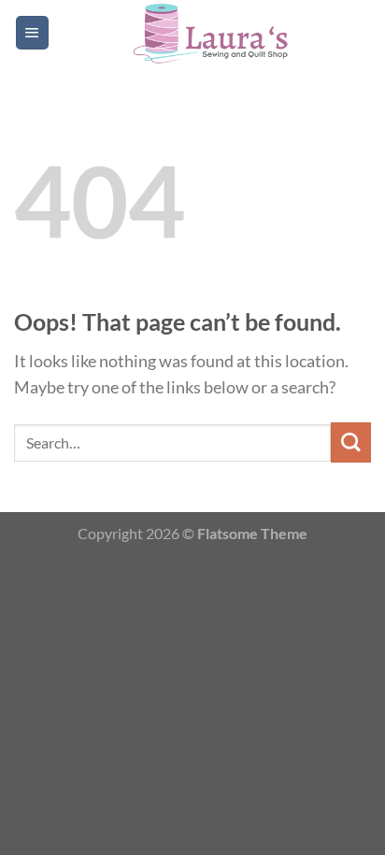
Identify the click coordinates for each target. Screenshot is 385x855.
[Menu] (32, 33)
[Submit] (351, 442)
